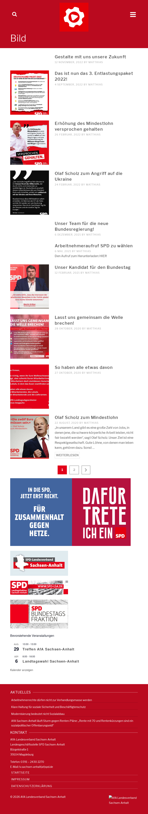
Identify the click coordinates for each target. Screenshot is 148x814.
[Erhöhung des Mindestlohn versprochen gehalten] (29, 142)
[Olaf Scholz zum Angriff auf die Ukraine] (29, 192)
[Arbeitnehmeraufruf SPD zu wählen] (29, 245)
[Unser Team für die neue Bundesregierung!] (29, 223)
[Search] (14, 14)
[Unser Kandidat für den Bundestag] (29, 286)
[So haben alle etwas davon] (29, 386)
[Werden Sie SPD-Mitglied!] (70, 512)
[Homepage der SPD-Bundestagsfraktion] (39, 614)
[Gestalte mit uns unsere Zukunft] (29, 56)
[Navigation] (133, 14)
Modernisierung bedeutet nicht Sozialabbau (38, 713)
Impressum (20, 779)
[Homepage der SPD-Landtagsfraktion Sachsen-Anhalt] (39, 587)
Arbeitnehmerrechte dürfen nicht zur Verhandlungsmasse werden (51, 700)
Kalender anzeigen (21, 670)
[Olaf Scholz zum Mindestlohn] (29, 436)
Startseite (20, 772)
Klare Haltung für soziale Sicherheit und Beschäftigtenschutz (48, 707)
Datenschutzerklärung (31, 786)
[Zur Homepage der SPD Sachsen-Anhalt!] (39, 563)
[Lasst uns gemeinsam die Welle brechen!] (29, 336)
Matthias (95, 62)
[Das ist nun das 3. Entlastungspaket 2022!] (29, 92)
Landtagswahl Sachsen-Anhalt (51, 661)
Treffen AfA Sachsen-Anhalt (48, 649)
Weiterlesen (67, 455)
